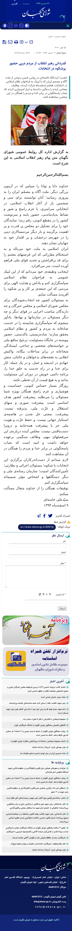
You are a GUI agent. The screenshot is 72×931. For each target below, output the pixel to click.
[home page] (50, 10)
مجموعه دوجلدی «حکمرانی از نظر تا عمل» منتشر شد (44, 719)
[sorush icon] (5, 26)
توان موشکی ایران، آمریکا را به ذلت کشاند (49, 747)
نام (64, 541)
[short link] (37, 527)
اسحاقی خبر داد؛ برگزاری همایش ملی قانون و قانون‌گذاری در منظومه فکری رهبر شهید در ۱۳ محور (37, 789)
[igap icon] (27, 26)
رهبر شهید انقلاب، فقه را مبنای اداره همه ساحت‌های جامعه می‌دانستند (37, 703)
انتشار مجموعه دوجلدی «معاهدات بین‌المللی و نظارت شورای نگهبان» (38, 741)
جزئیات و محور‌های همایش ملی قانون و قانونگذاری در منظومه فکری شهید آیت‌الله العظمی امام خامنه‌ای (38, 770)
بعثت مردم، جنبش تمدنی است (53, 697)
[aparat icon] (16, 26)
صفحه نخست (60, 36)
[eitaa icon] (21, 26)
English (26, 4)
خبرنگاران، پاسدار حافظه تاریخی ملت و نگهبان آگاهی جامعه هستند (39, 837)
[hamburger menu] (68, 25)
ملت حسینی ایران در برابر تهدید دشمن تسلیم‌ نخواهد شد (43, 753)
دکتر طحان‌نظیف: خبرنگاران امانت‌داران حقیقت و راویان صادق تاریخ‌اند (38, 843)
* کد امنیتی (61, 594)
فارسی (14, 4)
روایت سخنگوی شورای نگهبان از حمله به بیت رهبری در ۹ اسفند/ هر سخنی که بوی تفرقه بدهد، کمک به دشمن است (37, 733)
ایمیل (63, 552)
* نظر (63, 563)
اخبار (50, 36)
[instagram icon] (10, 26)
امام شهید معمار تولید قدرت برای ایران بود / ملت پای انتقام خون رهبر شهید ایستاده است (37, 711)
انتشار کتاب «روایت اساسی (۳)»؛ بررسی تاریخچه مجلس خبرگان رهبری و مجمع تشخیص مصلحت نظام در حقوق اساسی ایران (37, 689)
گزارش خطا (60, 522)
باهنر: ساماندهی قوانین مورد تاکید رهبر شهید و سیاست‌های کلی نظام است (36, 798)
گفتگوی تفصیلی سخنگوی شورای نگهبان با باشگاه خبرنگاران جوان (40, 725)
